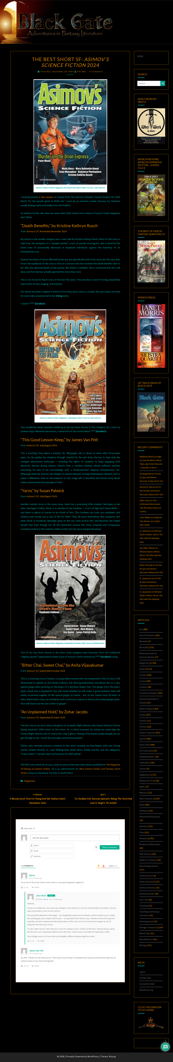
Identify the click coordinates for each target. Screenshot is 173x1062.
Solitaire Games (146, 893)
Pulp (141, 832)
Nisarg (112, 1056)
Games (142, 738)
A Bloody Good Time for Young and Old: (37, 798)
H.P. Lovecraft (145, 750)
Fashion (143, 720)
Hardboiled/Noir (147, 756)
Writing (143, 945)
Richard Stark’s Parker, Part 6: (150, 555)
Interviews (144, 762)
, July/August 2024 (41, 445)
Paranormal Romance (149, 816)
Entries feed (145, 977)
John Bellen (144, 517)
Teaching (143, 905)
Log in (142, 972)
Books (142, 669)
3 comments (96, 71)
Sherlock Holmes (147, 887)
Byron (46, 899)
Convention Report (148, 693)
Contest (143, 687)
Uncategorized (146, 921)
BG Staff (143, 647)
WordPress (93, 1056)
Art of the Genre (146, 635)
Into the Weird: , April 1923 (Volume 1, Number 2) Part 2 (150, 464)
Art (140, 629)
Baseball (143, 641)
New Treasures (146, 798)
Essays (142, 714)
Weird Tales (144, 933)
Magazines (29, 780)
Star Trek (143, 899)
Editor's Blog (145, 708)
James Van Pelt (36, 950)
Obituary (143, 810)
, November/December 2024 (46, 231)
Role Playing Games (148, 866)
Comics (142, 675)
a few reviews (46, 197)
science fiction (146, 875)
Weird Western (146, 939)
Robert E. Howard (147, 860)
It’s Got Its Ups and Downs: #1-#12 (151, 477)
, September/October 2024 (45, 670)
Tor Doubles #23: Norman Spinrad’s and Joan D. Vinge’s (103, 798)
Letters (142, 768)
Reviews (143, 838)
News (141, 804)
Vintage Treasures (147, 927)
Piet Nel (81, 71)
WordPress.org (146, 990)
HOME (140, 56)
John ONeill (41, 895)
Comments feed (146, 983)
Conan (142, 681)
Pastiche (143, 826)
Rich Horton (145, 854)
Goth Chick (144, 744)
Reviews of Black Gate (149, 844)
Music (142, 786)
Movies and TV (145, 780)
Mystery (143, 792)
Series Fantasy (146, 881)
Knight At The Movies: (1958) (150, 521)
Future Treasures (147, 732)
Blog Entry (144, 663)
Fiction (142, 726)
